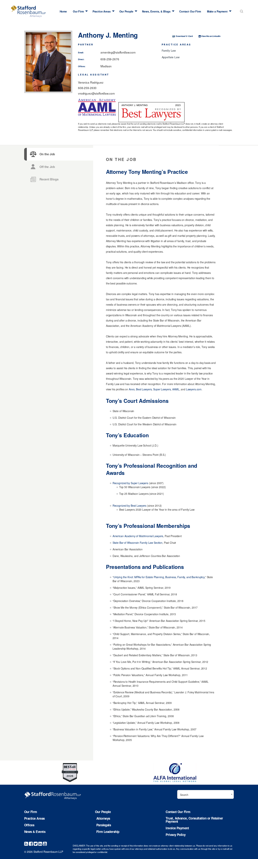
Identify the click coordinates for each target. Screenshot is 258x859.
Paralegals (103, 825)
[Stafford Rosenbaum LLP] (28, 11)
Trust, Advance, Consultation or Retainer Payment (194, 820)
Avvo (131, 389)
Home (63, 11)
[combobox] (241, 12)
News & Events (34, 831)
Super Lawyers (162, 389)
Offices (29, 825)
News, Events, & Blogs (156, 11)
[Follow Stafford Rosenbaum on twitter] (36, 843)
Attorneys (103, 818)
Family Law (169, 50)
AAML (175, 389)
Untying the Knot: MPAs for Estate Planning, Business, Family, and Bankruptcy (159, 577)
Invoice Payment (177, 828)
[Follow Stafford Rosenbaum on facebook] (31, 843)
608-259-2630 (87, 88)
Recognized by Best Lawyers (129, 505)
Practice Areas (102, 11)
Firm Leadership (107, 831)
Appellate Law (171, 57)
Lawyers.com (194, 389)
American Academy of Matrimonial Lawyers (138, 536)
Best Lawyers (144, 389)
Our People (126, 11)
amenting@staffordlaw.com (118, 52)
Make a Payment (217, 11)
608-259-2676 (109, 59)
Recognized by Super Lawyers (130, 483)
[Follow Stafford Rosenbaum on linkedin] (40, 843)
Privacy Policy (175, 834)
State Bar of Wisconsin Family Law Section (137, 542)
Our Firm (78, 11)
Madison (106, 66)
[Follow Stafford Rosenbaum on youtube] (45, 843)
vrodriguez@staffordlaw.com (96, 93)
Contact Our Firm (190, 11)
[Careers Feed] (26, 843)
